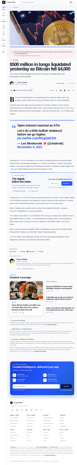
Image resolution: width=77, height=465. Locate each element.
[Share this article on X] (56, 90)
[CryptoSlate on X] (12, 410)
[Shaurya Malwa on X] (17, 268)
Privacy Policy (54, 447)
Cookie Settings (55, 461)
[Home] (10, 7)
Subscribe (66, 386)
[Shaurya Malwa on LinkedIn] (19, 268)
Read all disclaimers (50, 455)
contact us (37, 55)
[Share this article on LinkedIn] (69, 90)
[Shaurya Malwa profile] (12, 261)
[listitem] (13, 251)
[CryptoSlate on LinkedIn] (31, 410)
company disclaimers (40, 351)
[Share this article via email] (73, 90)
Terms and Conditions (41, 447)
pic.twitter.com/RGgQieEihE (36, 138)
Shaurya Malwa (22, 82)
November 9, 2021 (29, 147)
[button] (3, 51)
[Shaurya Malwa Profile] (12, 83)
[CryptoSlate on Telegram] (27, 410)
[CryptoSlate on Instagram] (36, 410)
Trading (15, 60)
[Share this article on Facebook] (60, 90)
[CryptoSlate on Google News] (17, 410)
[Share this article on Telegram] (64, 90)
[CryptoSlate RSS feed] (41, 410)
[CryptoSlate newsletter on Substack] (22, 410)
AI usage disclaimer (51, 324)
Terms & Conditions (36, 461)
